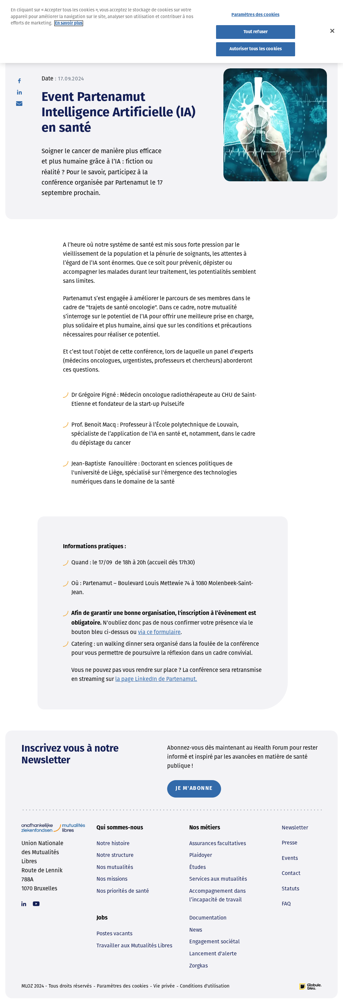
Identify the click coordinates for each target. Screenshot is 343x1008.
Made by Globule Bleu (310, 987)
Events (290, 858)
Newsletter (295, 827)
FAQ (286, 903)
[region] (171, 31)
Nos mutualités (114, 867)
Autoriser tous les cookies (255, 49)
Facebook (19, 80)
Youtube (36, 903)
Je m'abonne (194, 788)
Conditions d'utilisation (204, 986)
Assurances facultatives (217, 843)
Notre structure (115, 855)
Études (197, 867)
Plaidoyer (200, 855)
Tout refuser (256, 32)
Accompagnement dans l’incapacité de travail (217, 895)
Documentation (207, 918)
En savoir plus (68, 23)
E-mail (19, 103)
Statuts (290, 888)
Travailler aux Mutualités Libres (134, 945)
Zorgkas (198, 965)
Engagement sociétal (214, 941)
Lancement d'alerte (213, 953)
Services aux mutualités (218, 879)
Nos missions (111, 879)
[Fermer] (332, 30)
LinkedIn (19, 92)
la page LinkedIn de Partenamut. (156, 679)
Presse (289, 842)
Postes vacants (114, 933)
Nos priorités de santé (122, 891)
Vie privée (164, 986)
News (195, 930)
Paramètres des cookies (122, 986)
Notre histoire (113, 843)
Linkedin (23, 903)
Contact (291, 873)
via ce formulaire (159, 632)
